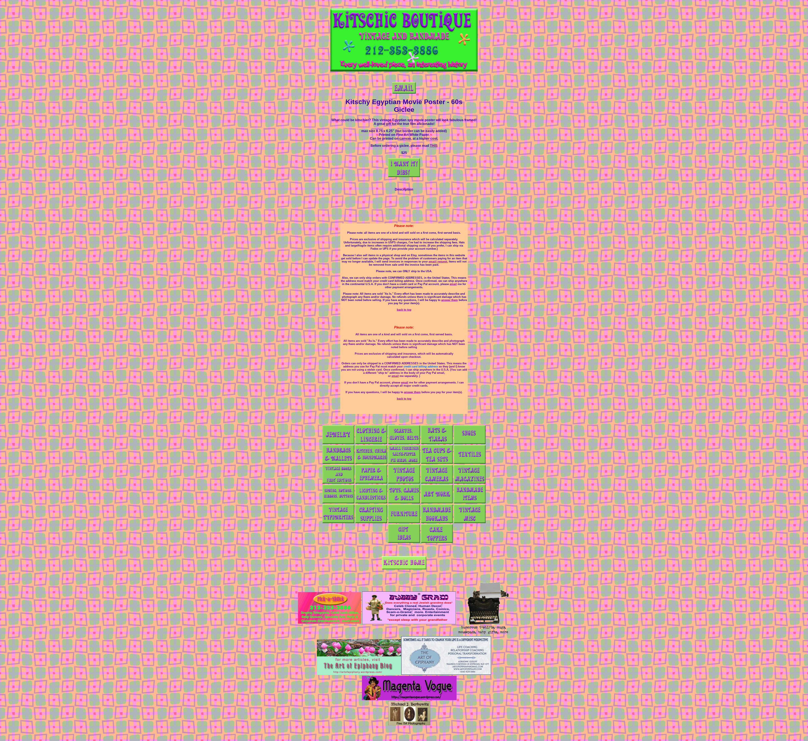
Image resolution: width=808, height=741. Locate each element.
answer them (449, 300)
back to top (404, 309)
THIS (434, 145)
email (453, 284)
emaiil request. (438, 261)
